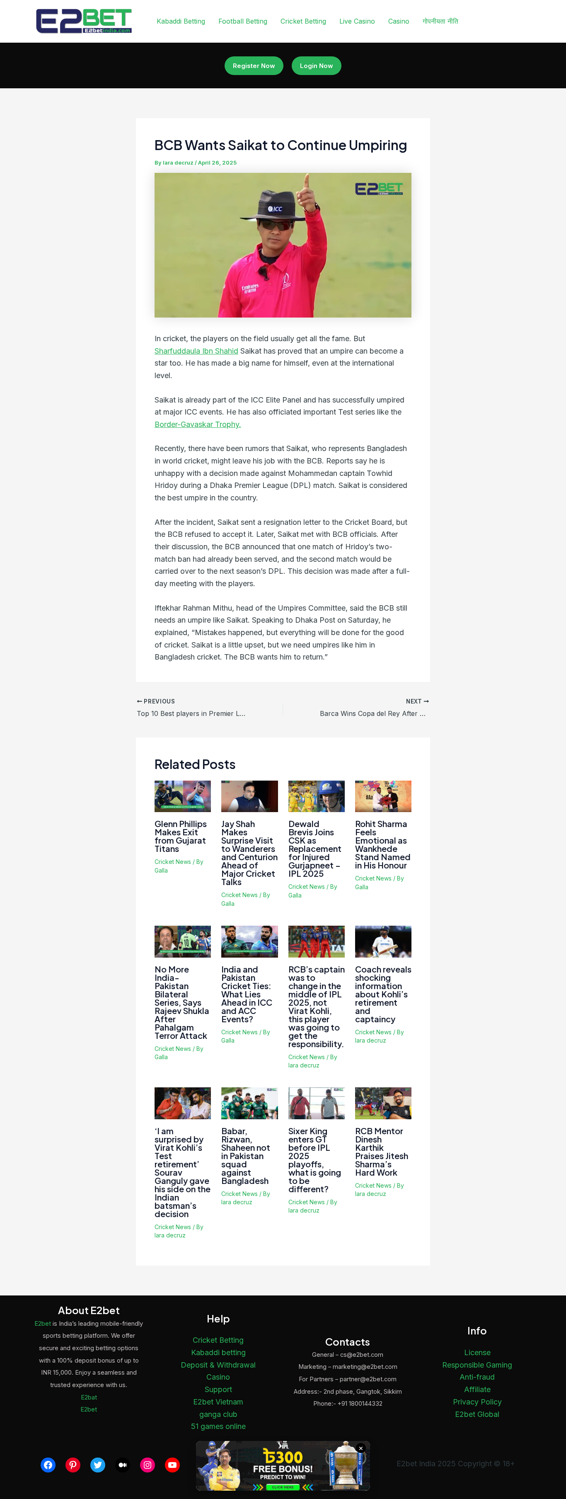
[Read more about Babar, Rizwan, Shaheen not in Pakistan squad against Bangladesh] (249, 1102)
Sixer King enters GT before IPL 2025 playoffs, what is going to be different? (314, 1159)
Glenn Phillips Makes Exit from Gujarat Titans (181, 836)
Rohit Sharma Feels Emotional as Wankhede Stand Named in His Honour (383, 844)
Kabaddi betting (218, 1352)
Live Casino (357, 21)
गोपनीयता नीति (440, 21)
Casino (398, 21)
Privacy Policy (477, 1401)
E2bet (42, 1323)
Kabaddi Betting (181, 21)
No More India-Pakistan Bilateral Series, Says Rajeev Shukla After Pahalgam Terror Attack (182, 1002)
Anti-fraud (477, 1377)
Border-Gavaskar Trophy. (198, 424)
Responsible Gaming (477, 1365)
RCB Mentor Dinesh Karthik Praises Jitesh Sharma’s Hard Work (381, 1151)
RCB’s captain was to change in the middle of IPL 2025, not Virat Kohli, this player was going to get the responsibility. (316, 1006)
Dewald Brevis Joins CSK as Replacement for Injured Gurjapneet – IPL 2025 (314, 848)
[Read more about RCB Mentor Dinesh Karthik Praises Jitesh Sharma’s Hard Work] (383, 1102)
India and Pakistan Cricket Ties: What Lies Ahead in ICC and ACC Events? (246, 994)
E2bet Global (477, 1414)
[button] (254, 65)
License (477, 1352)
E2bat (89, 1397)
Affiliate (477, 1389)
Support (218, 1389)
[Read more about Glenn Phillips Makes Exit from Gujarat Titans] (183, 795)
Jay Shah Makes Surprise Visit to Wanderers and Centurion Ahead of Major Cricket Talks (249, 852)
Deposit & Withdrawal (218, 1365)
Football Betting (242, 21)
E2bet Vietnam (218, 1401)
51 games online (218, 1426)
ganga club (218, 1414)
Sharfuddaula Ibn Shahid (196, 351)
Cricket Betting (303, 21)
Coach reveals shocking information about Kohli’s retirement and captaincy (383, 994)
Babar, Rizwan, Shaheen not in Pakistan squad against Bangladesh (245, 1155)
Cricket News (173, 861)
